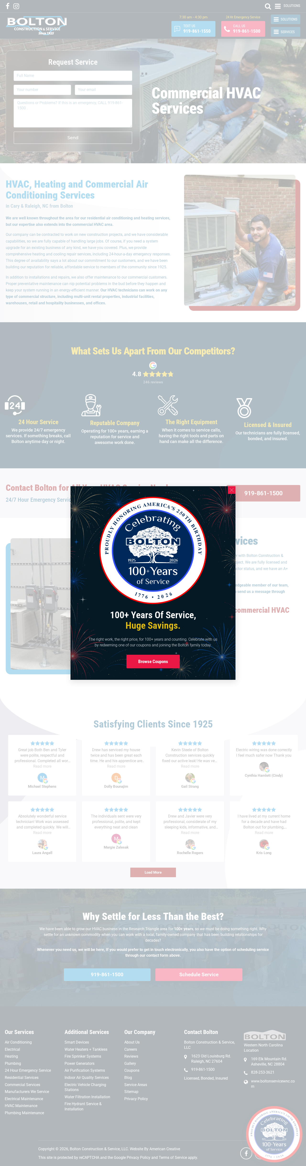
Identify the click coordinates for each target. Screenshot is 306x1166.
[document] (153, 583)
